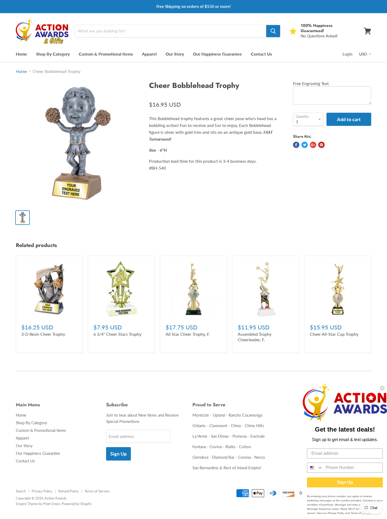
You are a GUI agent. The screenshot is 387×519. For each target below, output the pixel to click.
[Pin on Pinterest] (321, 145)
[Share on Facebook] (296, 145)
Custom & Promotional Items (106, 53)
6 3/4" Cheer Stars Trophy (117, 334)
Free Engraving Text (311, 83)
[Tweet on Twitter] (304, 145)
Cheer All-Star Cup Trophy (334, 334)
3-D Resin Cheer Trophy (43, 334)
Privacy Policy (42, 491)
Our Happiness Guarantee (217, 53)
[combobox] (315, 467)
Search (21, 491)
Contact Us (261, 53)
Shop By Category (53, 53)
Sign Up (118, 454)
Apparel (149, 53)
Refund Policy (68, 491)
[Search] (273, 31)
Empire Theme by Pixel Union (38, 504)
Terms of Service (97, 491)
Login (347, 54)
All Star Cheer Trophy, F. (188, 334)
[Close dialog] (382, 388)
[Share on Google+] (313, 145)
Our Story (175, 53)
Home (21, 53)
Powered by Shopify (77, 504)
